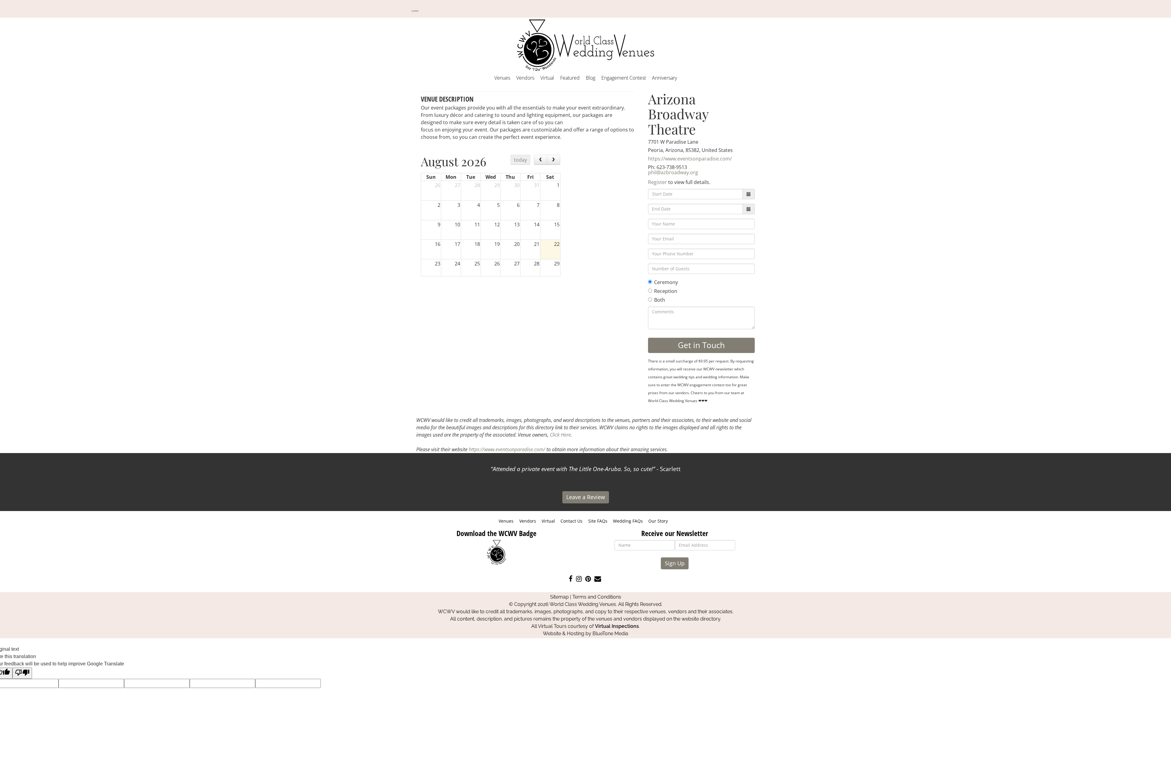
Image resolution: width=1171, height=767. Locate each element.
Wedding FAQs (628, 521)
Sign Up (675, 563)
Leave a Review (585, 497)
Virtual (547, 77)
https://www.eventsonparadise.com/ (690, 158)
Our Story (658, 521)
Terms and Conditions (596, 597)
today (520, 160)
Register (657, 182)
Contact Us (571, 521)
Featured (570, 77)
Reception (665, 291)
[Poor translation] (22, 673)
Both (659, 300)
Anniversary (664, 77)
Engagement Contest (623, 77)
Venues (502, 77)
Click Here (560, 434)
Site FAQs (597, 521)
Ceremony (666, 282)
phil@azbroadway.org (673, 172)
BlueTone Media (610, 633)
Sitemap (559, 597)
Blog (590, 77)
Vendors (525, 77)
